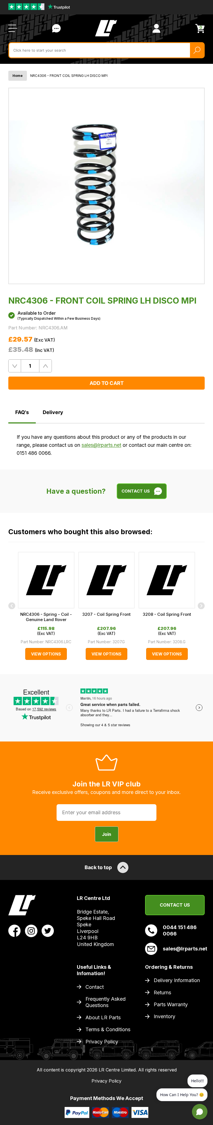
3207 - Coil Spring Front (106, 614)
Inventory (164, 1016)
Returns (162, 992)
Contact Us (56, 28)
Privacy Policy (101, 1042)
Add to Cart (107, 383)
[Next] (201, 605)
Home (17, 76)
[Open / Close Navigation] (12, 28)
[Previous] (11, 605)
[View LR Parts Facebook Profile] (14, 930)
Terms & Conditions (107, 1029)
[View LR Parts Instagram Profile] (31, 930)
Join (106, 834)
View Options (46, 654)
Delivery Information (177, 980)
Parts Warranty (171, 1004)
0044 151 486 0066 (180, 930)
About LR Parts (103, 1017)
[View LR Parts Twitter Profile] (48, 930)
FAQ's (22, 412)
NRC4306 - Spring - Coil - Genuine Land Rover (46, 617)
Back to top (98, 867)
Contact (94, 987)
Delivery (53, 412)
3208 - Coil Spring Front (167, 614)
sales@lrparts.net (101, 445)
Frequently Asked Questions (105, 1002)
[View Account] (156, 28)
